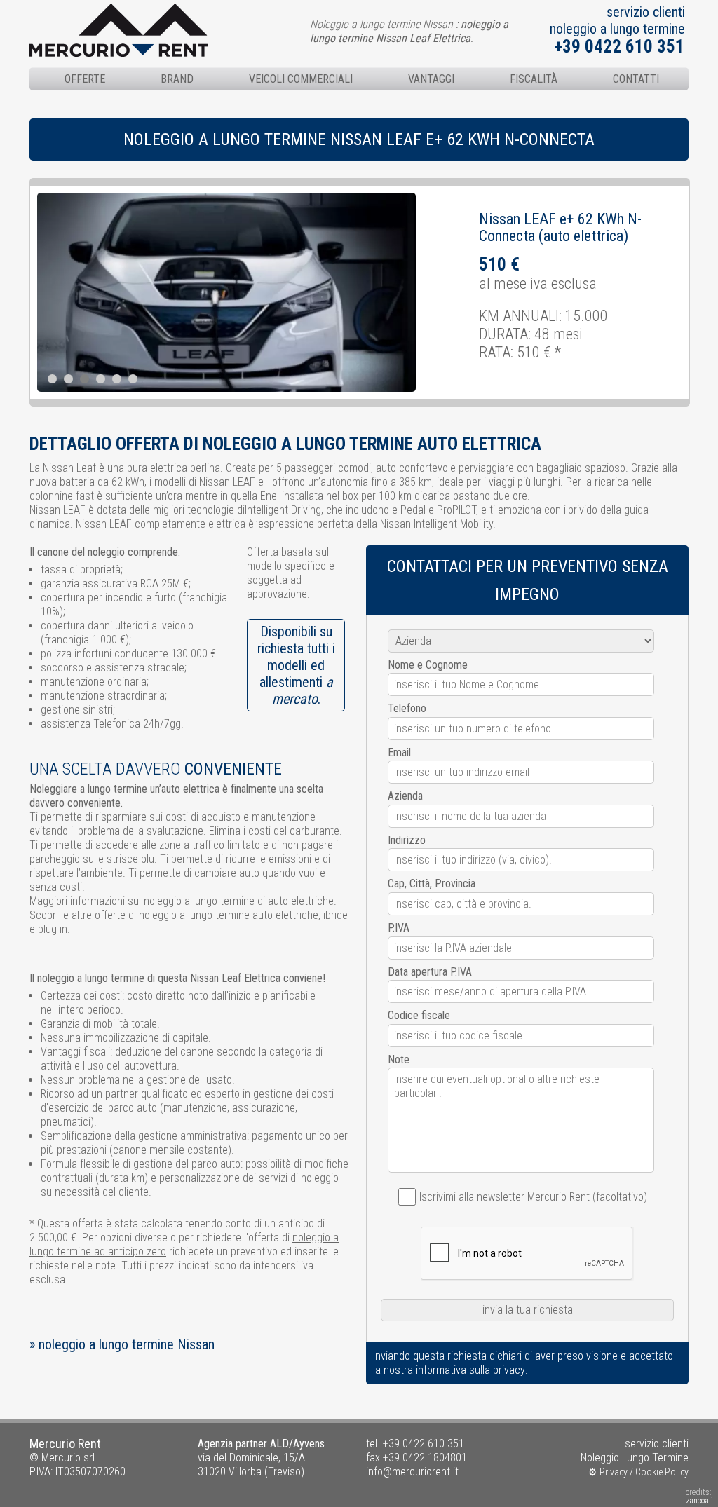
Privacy (614, 1472)
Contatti (636, 79)
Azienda (405, 796)
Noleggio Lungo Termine (635, 1457)
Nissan (499, 219)
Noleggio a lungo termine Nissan (381, 24)
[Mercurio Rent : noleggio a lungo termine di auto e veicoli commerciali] (118, 10)
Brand (177, 79)
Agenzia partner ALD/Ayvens (261, 1443)
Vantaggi (431, 79)
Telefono (407, 708)
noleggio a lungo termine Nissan (127, 1344)
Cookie (649, 1472)
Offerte (85, 79)
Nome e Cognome (428, 664)
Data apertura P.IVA (430, 971)
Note (398, 1059)
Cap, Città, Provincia (431, 883)
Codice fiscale (419, 1015)
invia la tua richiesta (527, 1309)
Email (399, 752)
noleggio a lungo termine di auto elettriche (239, 901)
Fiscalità (533, 79)
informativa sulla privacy (470, 1370)
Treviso (284, 1471)
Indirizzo (407, 840)
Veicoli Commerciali (301, 79)
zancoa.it (701, 1501)
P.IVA (398, 927)
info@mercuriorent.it (412, 1471)
